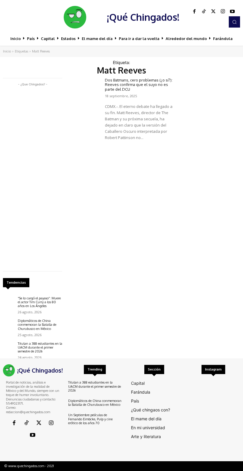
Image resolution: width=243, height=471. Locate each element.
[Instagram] (223, 11)
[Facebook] (194, 11)
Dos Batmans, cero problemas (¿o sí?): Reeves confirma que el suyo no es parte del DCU (138, 85)
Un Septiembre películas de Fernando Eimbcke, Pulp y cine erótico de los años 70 (90, 419)
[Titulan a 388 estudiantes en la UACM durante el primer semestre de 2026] (9, 348)
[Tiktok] (204, 11)
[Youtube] (232, 11)
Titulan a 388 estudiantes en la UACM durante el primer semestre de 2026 (40, 347)
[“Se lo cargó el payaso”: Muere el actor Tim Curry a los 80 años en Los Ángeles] (9, 302)
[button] (234, 22)
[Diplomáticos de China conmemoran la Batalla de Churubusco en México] (9, 325)
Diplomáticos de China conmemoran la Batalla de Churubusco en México (37, 325)
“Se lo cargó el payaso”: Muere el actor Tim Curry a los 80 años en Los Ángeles (39, 302)
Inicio (7, 51)
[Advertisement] (32, 176)
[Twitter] (213, 11)
